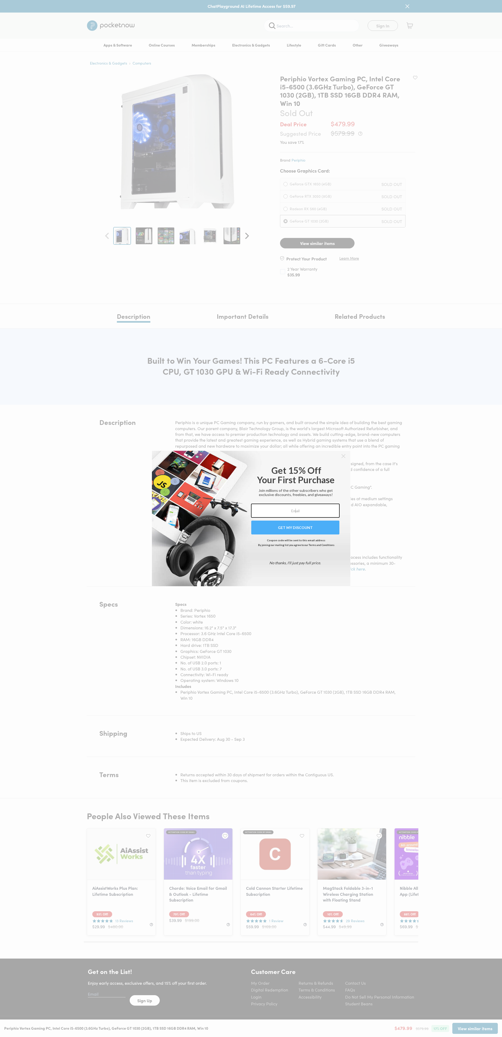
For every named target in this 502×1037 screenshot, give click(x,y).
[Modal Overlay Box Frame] (251, 518)
